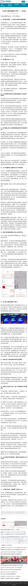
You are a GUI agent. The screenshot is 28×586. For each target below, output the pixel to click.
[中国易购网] (5, 1)
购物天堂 (3, 5)
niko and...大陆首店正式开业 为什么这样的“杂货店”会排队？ (13, 534)
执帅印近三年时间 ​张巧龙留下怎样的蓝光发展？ (11, 569)
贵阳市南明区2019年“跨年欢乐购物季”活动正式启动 (12, 565)
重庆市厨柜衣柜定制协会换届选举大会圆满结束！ (11, 554)
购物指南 (10, 4)
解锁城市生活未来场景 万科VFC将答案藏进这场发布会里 (13, 549)
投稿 (23, 1)
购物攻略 (17, 4)
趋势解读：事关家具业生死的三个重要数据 (10, 578)
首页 (2, 4)
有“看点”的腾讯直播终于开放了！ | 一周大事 (10, 529)
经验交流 (10, 5)
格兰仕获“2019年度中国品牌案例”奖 (8, 574)
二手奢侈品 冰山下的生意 (6, 545)
